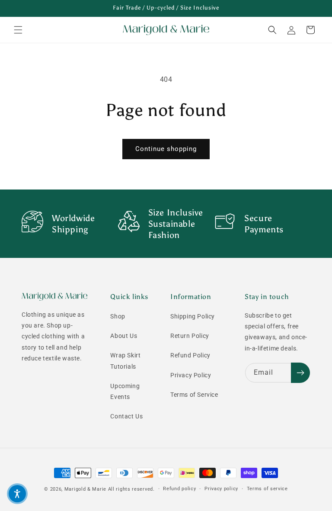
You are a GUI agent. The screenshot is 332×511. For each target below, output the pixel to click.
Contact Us (126, 416)
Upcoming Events (125, 391)
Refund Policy (190, 355)
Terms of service (267, 489)
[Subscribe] (300, 373)
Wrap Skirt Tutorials (125, 361)
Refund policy (179, 489)
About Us (123, 335)
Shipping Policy (192, 316)
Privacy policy (221, 489)
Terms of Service (194, 394)
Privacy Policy (190, 375)
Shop (117, 316)
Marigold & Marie (85, 489)
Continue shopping (166, 149)
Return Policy (189, 335)
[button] (18, 29)
